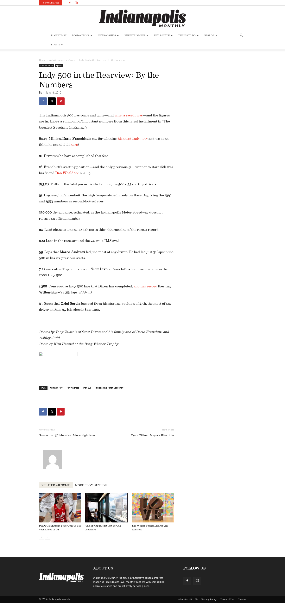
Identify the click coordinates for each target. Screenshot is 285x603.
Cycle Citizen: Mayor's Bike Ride (152, 435)
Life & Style (162, 35)
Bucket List (58, 35)
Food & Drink (80, 35)
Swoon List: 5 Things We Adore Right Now (67, 435)
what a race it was (129, 115)
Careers (242, 599)
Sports (71, 60)
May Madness (73, 388)
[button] (241, 36)
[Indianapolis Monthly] (142, 18)
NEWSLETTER (51, 3)
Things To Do (187, 35)
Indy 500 (87, 388)
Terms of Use (227, 599)
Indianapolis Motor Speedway (109, 388)
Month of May (56, 388)
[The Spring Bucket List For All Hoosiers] (106, 507)
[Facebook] (70, 2)
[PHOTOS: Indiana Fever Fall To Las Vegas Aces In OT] (60, 507)
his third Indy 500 (132, 138)
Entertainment (134, 35)
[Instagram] (76, 2)
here (74, 144)
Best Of (209, 35)
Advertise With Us (188, 599)
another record (145, 286)
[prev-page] (41, 537)
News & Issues (107, 35)
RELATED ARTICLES (55, 485)
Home (42, 60)
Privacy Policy (209, 599)
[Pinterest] (61, 101)
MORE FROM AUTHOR (91, 485)
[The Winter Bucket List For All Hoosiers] (153, 507)
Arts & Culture (57, 60)
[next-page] (47, 537)
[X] (52, 101)
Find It (55, 45)
